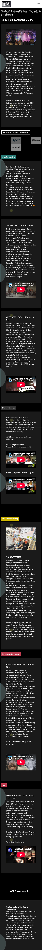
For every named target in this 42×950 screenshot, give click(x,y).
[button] (39, 4)
